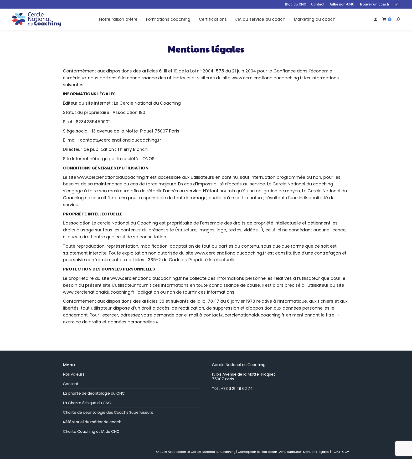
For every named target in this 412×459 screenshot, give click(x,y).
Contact (71, 384)
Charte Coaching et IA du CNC (91, 431)
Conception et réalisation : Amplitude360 (269, 451)
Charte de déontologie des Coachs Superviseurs (108, 412)
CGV (345, 451)
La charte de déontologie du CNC (94, 393)
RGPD (336, 451)
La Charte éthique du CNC (87, 403)
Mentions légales (316, 451)
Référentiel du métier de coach (92, 422)
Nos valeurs (73, 374)
